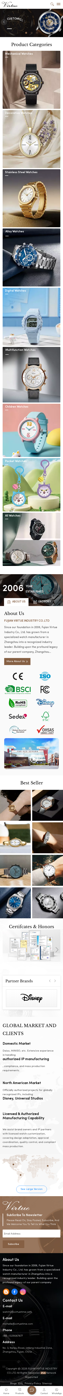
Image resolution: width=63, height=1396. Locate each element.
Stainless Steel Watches (21, 172)
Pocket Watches (16, 461)
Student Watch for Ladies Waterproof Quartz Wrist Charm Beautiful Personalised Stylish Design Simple (47, 805)
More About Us (15, 661)
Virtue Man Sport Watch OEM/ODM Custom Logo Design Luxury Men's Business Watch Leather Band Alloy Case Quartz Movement (47, 870)
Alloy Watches (14, 231)
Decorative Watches (18, 113)
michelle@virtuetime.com (18, 1323)
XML (20, 1383)
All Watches (12, 516)
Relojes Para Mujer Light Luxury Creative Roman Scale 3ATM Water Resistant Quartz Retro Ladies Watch (47, 837)
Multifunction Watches (20, 350)
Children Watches (16, 407)
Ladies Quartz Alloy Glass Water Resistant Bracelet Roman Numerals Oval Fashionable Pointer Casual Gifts (15, 837)
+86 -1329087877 (13, 1335)
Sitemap (47, 1383)
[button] (26, 33)
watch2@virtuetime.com (17, 1311)
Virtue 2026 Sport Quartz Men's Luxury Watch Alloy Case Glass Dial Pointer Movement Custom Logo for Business (47, 902)
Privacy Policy (33, 1383)
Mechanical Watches (19, 54)
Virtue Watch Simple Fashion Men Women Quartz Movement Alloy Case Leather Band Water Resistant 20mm (15, 902)
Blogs (13, 1383)
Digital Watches (15, 291)
